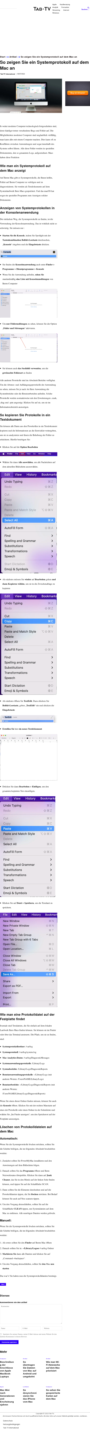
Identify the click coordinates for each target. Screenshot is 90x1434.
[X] (7, 118)
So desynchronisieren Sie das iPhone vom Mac (30, 1396)
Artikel (13, 56)
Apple (2, 1386)
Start (2, 56)
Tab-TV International (7, 74)
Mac (3, 1284)
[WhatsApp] (18, 118)
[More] (24, 118)
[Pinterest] (13, 118)
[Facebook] (2, 118)
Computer (3, 1358)
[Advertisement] (45, 35)
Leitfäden (26, 1386)
